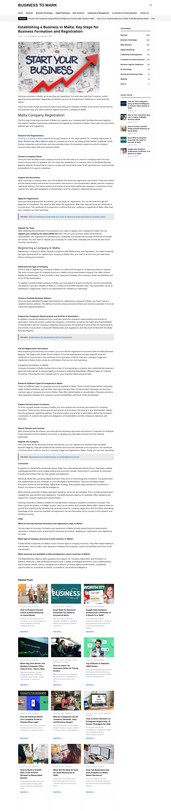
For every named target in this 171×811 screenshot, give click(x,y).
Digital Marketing (63, 13)
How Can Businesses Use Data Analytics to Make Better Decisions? (97, 773)
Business (29, 13)
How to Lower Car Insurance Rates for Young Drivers (65, 668)
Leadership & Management (98, 13)
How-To (123, 84)
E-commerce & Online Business (124, 13)
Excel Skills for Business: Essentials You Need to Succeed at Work (64, 613)
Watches (124, 79)
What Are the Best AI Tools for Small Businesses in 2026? (65, 773)
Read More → (25, 632)
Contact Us (144, 13)
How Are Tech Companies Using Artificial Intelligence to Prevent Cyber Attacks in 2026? (61, 19)
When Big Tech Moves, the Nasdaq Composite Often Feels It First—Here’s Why (32, 666)
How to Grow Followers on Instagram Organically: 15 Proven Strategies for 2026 (98, 721)
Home (20, 13)
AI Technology (126, 69)
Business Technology (44, 13)
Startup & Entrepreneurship (132, 74)
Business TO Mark (37, 5)
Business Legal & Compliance (132, 64)
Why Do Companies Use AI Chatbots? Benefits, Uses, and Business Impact (65, 719)
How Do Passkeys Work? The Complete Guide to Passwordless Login (31, 719)
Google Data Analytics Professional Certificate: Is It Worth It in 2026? (98, 613)
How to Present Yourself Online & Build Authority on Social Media (31, 613)
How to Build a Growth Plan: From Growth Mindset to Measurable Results (31, 774)
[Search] (151, 5)
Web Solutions (78, 13)
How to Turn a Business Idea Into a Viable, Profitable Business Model (122, 19)
